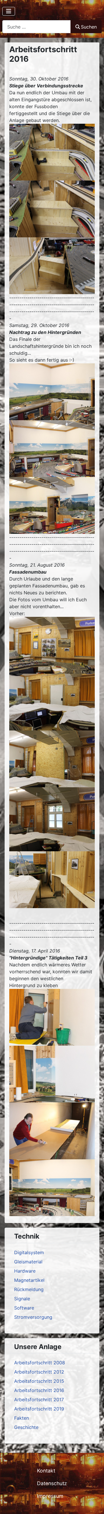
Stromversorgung (33, 1317)
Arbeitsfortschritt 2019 (39, 1409)
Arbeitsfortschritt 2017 (39, 1399)
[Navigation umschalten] (8, 11)
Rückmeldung (29, 1289)
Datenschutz (52, 1483)
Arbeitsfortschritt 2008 (39, 1362)
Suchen (89, 27)
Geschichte (26, 1427)
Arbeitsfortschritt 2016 (39, 1390)
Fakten (21, 1418)
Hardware (25, 1271)
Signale (22, 1298)
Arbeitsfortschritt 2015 (39, 1381)
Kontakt (46, 1471)
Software (24, 1308)
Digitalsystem (29, 1252)
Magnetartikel (29, 1280)
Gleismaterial (28, 1262)
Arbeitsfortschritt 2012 (39, 1372)
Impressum (50, 1496)
